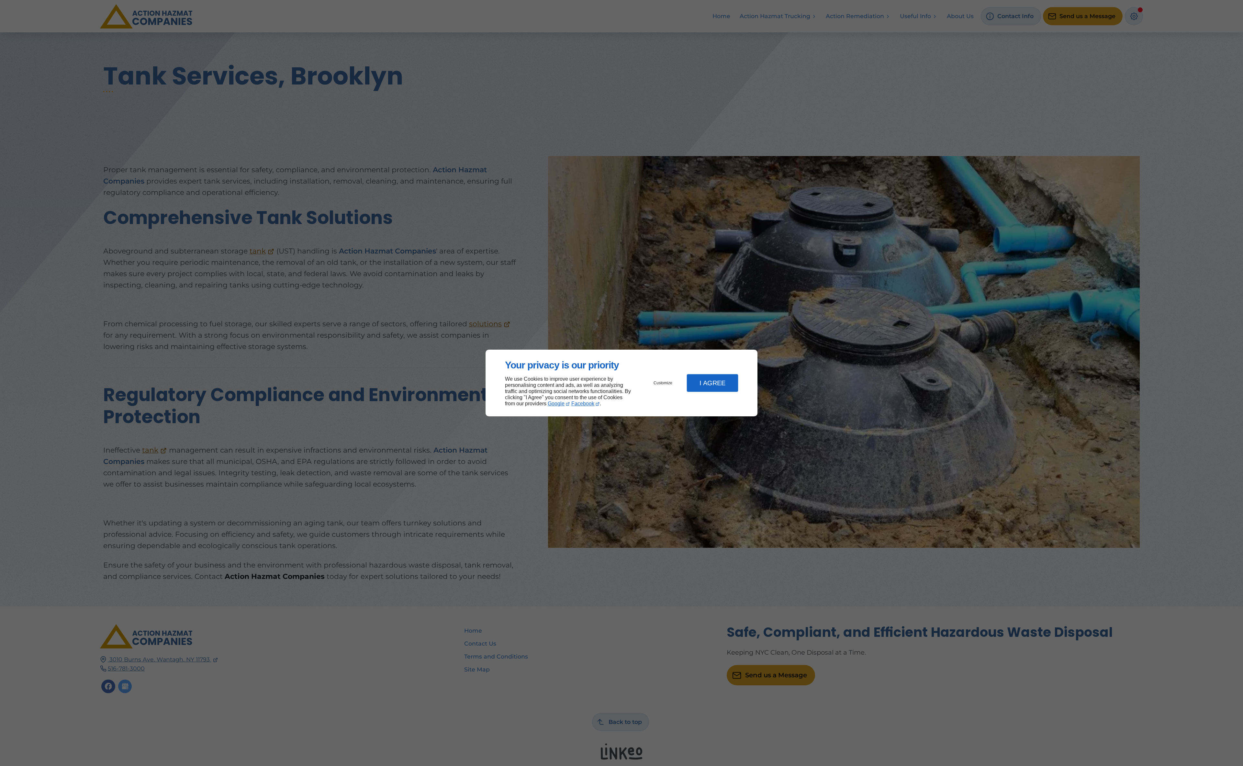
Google (556, 403)
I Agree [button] (712, 383)
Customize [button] (663, 383)
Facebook (582, 403)
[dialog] (621, 383)
